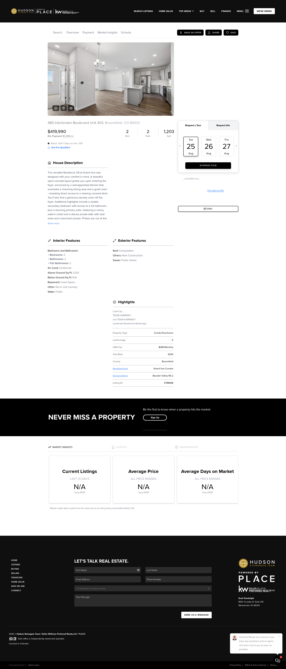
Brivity (21, 665)
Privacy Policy (235, 665)
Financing (16, 577)
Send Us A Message (196, 615)
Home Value (166, 11)
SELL (212, 11)
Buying (15, 569)
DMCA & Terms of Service (255, 665)
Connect (16, 590)
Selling (15, 573)
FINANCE (226, 11)
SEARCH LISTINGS (143, 11)
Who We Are (18, 586)
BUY (202, 11)
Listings (15, 564)
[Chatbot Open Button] (277, 660)
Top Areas (185, 11)
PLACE (82, 634)
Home (14, 560)
